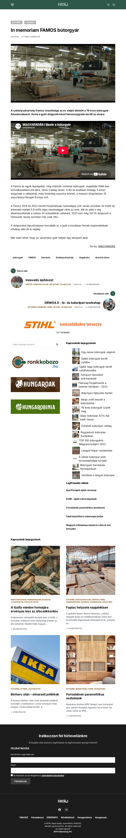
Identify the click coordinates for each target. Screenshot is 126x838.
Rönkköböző (67, 817)
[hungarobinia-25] (35, 406)
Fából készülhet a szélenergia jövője (84, 516)
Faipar (49, 307)
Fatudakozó (37, 817)
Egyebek (23, 689)
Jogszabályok (17, 602)
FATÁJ (63, 4)
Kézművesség (96, 602)
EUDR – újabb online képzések (81, 499)
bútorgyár (18, 257)
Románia (45, 257)
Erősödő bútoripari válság (96, 425)
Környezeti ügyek (40, 284)
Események (41, 307)
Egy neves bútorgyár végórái (98, 352)
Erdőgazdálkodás (18, 600)
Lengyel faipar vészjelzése (96, 450)
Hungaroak (101, 817)
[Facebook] (59, 810)
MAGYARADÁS (106, 246)
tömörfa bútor (102, 257)
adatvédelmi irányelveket (53, 775)
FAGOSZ (24, 817)
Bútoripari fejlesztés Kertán (96, 393)
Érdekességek (81, 689)
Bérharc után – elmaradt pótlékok (35, 694)
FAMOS (32, 257)
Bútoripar (16, 22)
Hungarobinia (84, 817)
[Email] (66, 810)
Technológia (65, 284)
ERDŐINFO (52, 817)
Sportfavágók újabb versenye (81, 490)
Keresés (57, 344)
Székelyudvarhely (65, 257)
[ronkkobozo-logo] (35, 361)
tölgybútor (84, 257)
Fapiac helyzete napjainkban (87, 607)
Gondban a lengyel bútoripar (98, 475)
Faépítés (29, 284)
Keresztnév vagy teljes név (22, 754)
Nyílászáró (54, 284)
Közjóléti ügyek (31, 602)
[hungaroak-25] (35, 384)
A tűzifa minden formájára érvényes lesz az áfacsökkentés (34, 609)
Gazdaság (30, 22)
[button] (12, 4)
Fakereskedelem (34, 600)
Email (13, 765)
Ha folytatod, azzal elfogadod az (38, 775)
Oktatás (56, 307)
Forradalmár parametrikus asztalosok (85, 507)
